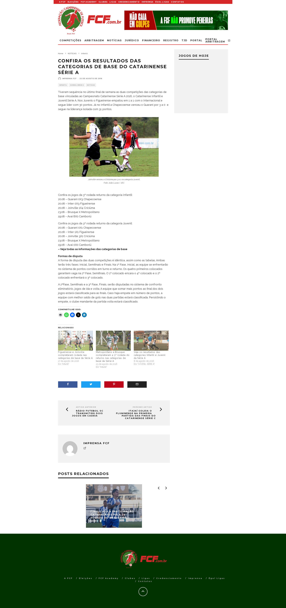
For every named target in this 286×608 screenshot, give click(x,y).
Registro (170, 40)
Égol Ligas (162, 2)
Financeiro (151, 40)
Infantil (63, 85)
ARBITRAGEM (94, 40)
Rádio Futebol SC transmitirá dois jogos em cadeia (87, 413)
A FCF (62, 2)
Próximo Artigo (142, 407)
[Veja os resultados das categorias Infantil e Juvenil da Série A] (151, 341)
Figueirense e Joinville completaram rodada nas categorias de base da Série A (75, 355)
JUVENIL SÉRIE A (77, 85)
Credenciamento (129, 2)
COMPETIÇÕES (70, 40)
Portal (196, 40)
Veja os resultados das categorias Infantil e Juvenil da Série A (150, 355)
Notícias (114, 40)
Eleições (73, 2)
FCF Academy (89, 2)
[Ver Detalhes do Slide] (176, 20)
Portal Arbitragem (215, 40)
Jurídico (132, 40)
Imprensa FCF (69, 79)
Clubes (103, 2)
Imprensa (147, 2)
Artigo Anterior (86, 407)
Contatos (177, 2)
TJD (185, 40)
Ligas (112, 2)
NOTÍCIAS (91, 85)
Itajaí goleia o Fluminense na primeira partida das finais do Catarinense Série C (136, 415)
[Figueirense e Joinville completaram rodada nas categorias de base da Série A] (75, 341)
